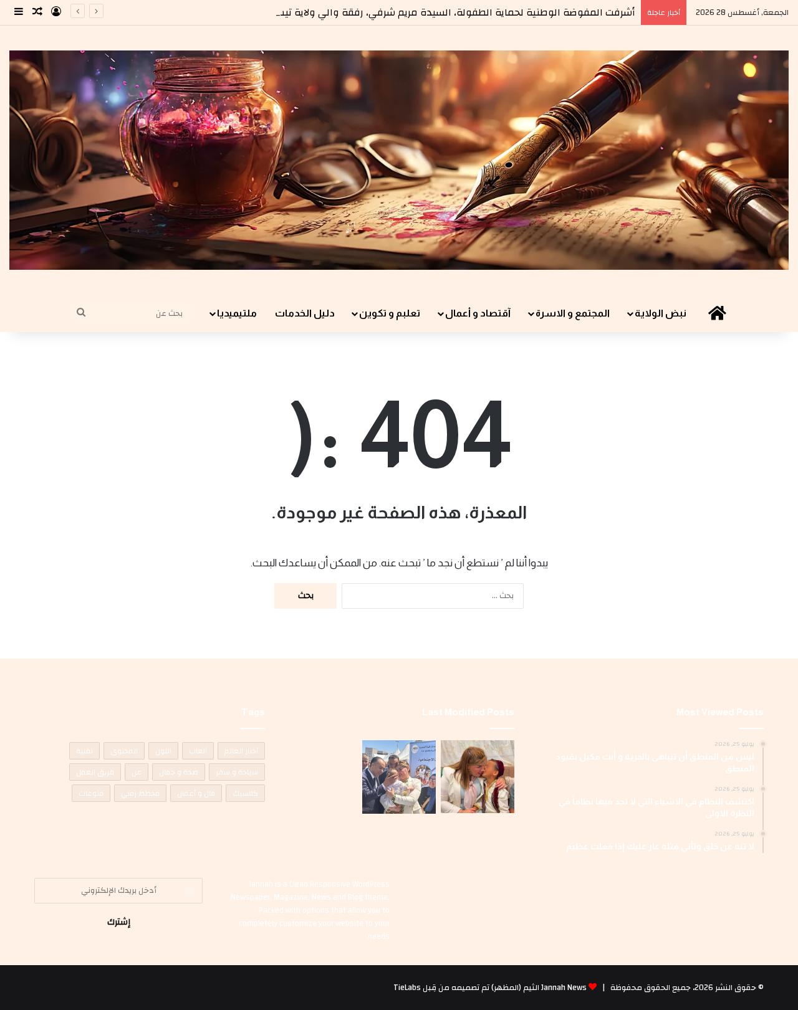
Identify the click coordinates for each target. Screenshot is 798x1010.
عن (137, 772)
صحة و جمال (178, 772)
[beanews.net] (399, 160)
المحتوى (124, 751)
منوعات (91, 793)
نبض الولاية (660, 313)
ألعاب (198, 751)
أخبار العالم (241, 751)
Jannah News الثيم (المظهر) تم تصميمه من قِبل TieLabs (490, 987)
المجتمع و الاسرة (573, 313)
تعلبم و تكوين (389, 313)
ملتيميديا (237, 313)
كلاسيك (245, 793)
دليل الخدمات (305, 313)
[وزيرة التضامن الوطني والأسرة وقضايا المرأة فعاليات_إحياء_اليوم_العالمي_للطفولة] (399, 777)
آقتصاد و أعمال (478, 313)
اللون (163, 751)
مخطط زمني (140, 793)
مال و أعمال (196, 793)
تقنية (84, 751)
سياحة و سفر (237, 772)
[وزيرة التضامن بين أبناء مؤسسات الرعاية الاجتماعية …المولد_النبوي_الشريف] (477, 777)
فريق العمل (95, 772)
